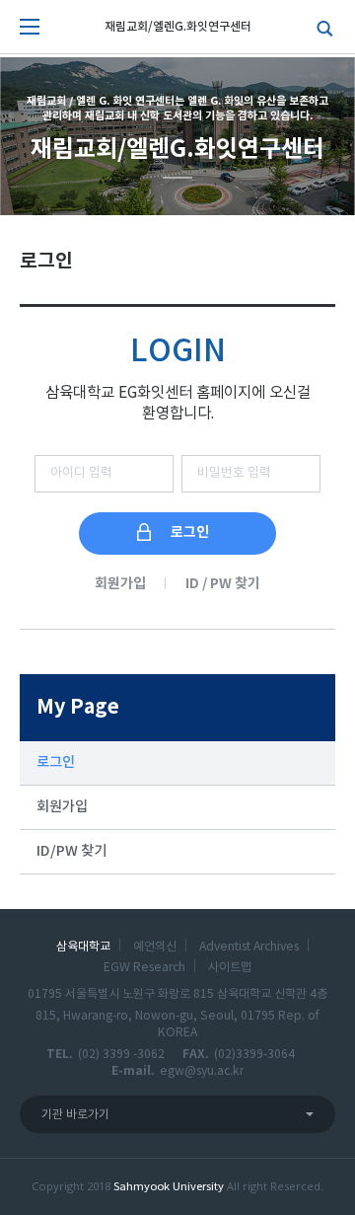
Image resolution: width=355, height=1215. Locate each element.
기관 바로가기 (75, 1114)
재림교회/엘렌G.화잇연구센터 (178, 27)
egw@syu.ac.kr (202, 1071)
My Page (77, 708)
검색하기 (320, 27)
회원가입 (120, 583)
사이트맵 (229, 967)
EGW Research (144, 967)
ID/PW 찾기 (71, 851)
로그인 (55, 762)
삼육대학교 (83, 946)
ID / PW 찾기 (222, 583)
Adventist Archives (249, 946)
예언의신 (155, 946)
